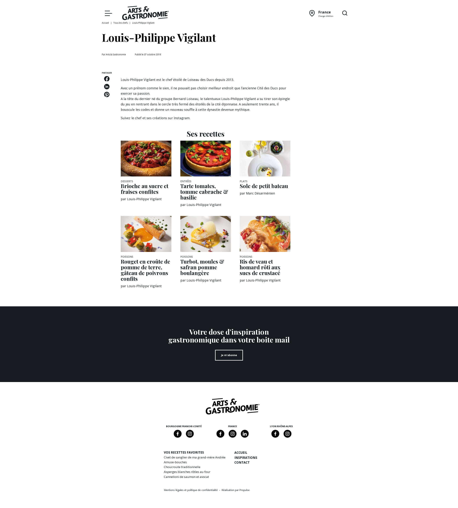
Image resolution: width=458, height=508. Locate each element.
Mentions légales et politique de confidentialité (191, 490)
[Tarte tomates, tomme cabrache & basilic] (205, 159)
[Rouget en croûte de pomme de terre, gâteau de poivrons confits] (146, 234)
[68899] (245, 434)
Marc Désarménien (260, 193)
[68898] (178, 434)
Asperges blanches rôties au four (187, 472)
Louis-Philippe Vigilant (144, 199)
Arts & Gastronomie (116, 54)
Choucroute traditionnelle (182, 467)
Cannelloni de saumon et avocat (186, 477)
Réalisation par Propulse (235, 490)
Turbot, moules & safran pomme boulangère (202, 267)
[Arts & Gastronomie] (145, 13)
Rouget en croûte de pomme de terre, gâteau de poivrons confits (145, 270)
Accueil (105, 22)
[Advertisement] (327, 94)
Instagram (182, 118)
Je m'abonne (229, 355)
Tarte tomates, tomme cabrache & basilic (204, 191)
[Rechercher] (344, 13)
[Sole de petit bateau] (265, 159)
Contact (242, 462)
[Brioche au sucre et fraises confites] (146, 159)
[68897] (190, 434)
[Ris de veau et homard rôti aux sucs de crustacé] (265, 234)
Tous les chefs (120, 22)
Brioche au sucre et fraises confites (144, 188)
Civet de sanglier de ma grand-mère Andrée (194, 457)
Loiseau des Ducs (200, 79)
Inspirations (245, 458)
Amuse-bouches (175, 462)
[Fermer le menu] (107, 13)
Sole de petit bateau (264, 185)
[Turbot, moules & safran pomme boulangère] (205, 234)
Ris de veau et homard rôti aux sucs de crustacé (260, 267)
